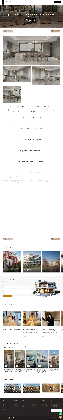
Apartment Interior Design (54, 404)
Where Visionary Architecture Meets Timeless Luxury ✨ (54, 370)
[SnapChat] (55, 417)
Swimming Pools (44, 404)
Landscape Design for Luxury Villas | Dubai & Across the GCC (31, 370)
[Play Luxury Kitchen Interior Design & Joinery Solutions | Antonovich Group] (20, 359)
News (4, 404)
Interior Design (15, 400)
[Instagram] (51, 417)
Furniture (33, 400)
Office (33, 405)
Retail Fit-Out (24, 405)
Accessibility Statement (6, 413)
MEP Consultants (24, 406)
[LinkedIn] (57, 417)
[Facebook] (53, 417)
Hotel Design (14, 405)
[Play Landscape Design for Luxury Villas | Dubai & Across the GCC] (31, 359)
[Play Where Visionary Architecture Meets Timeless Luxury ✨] (54, 359)
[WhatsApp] (60, 413)
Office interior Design (16, 410)
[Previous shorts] (55, 347)
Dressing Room (34, 404)
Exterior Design (15, 404)
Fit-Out (23, 400)
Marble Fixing (24, 410)
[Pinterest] (59, 417)
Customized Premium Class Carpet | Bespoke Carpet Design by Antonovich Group (8, 370)
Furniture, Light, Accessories (55, 405)
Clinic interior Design (16, 411)
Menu (4, 400)
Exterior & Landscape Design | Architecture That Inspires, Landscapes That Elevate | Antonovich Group (42, 371)
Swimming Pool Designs (45, 405)
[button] (55, 248)
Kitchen (33, 410)
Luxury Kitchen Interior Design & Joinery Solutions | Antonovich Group (20, 370)
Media (4, 405)
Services (52, 400)
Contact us (5, 406)
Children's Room (34, 406)
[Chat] (60, 417)
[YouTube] (49, 417)
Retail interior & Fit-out (16, 406)
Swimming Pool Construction (46, 406)
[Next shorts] (58, 347)
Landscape (43, 400)
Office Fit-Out (24, 404)
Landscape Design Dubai (54, 406)
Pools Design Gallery (44, 410)
